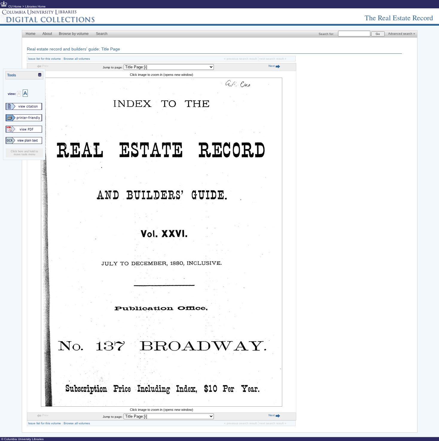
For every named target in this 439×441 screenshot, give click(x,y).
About (47, 34)
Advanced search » (401, 33)
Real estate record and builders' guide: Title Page (73, 49)
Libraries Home (35, 6)
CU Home (15, 6)
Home (31, 34)
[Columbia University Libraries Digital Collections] (52, 21)
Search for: (326, 34)
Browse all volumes (77, 58)
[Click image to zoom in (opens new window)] (161, 405)
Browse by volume (74, 34)
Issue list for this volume (44, 58)
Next (272, 65)
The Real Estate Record (399, 17)
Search (102, 34)
